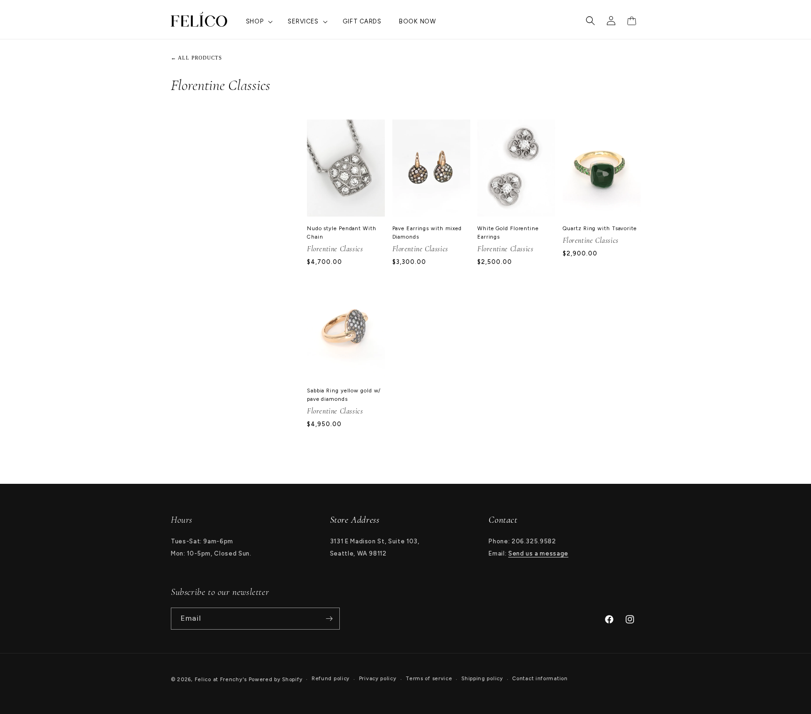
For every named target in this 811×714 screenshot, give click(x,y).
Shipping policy (482, 679)
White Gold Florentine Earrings (508, 232)
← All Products (196, 57)
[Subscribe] (329, 619)
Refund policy (331, 679)
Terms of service (429, 679)
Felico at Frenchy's (221, 679)
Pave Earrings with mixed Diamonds (427, 232)
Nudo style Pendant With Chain (341, 232)
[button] (258, 21)
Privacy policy (378, 679)
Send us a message (538, 553)
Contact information (539, 679)
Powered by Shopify (276, 679)
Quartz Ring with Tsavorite (600, 228)
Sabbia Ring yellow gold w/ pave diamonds (344, 394)
